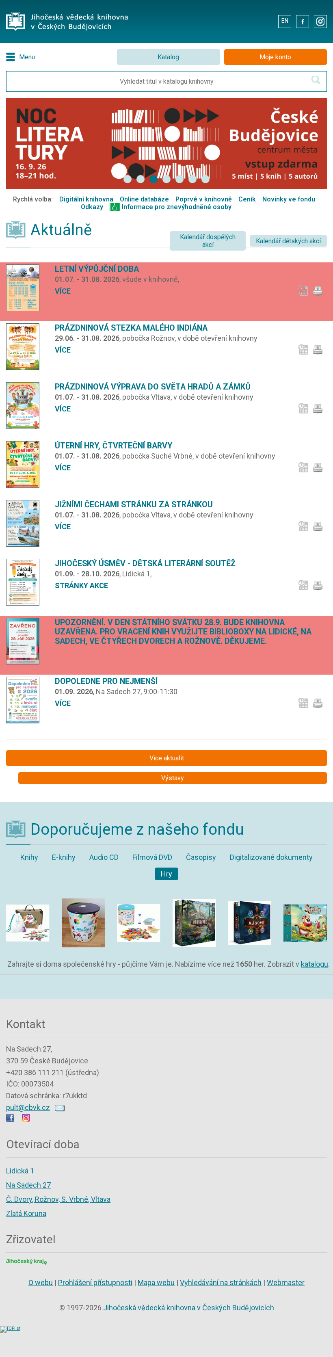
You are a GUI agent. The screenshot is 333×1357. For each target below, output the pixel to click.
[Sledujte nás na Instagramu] (26, 1119)
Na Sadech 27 (28, 1185)
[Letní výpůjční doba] (25, 287)
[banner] (127, 179)
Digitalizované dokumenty (271, 857)
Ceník (247, 199)
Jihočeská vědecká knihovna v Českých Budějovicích (188, 1307)
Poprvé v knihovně (203, 199)
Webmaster (286, 1282)
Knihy (29, 857)
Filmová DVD (152, 857)
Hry (166, 874)
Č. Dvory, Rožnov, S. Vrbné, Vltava (58, 1199)
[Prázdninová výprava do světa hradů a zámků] (25, 405)
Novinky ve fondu (288, 199)
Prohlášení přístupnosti (95, 1282)
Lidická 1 (20, 1171)
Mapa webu (156, 1282)
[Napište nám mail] (60, 1107)
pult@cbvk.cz (28, 1107)
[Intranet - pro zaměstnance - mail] (266, 21)
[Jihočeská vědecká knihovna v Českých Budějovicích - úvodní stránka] (67, 14)
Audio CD (104, 857)
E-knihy (64, 857)
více (63, 291)
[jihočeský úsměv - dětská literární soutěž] (25, 582)
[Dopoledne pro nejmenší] (25, 700)
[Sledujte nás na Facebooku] (10, 1119)
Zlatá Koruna (26, 1213)
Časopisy (201, 857)
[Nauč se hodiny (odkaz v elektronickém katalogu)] (83, 894)
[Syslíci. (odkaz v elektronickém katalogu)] (305, 894)
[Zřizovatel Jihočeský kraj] (26, 1261)
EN (284, 20)
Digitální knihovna (86, 199)
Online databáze (144, 199)
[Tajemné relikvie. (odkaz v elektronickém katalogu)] (250, 894)
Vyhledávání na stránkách (221, 1282)
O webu (40, 1282)
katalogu (314, 964)
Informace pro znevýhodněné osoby (176, 207)
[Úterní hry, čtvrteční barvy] (25, 464)
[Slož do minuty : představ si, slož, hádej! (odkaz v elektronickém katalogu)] (138, 894)
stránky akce (81, 585)
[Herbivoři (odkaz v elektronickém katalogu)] (194, 894)
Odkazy (92, 207)
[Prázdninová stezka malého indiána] (25, 346)
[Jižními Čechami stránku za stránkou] (25, 523)
